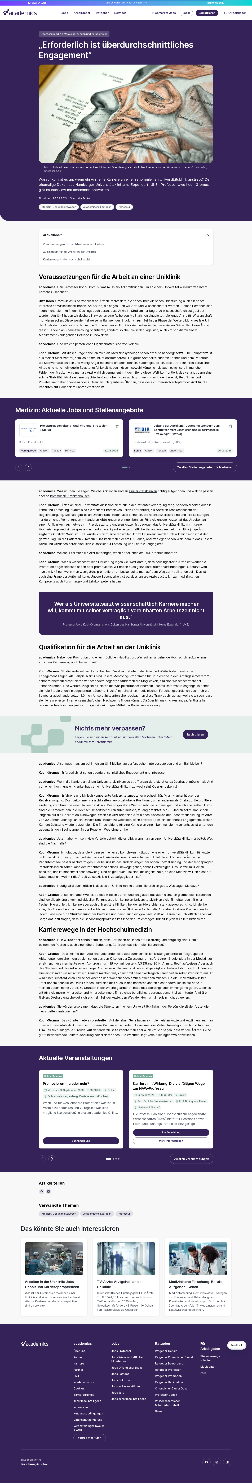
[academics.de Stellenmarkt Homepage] (20, 12)
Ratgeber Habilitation (169, 1382)
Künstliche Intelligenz (87, 1401)
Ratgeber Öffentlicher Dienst (174, 1357)
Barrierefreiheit (83, 1394)
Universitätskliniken (143, 491)
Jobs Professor (121, 1351)
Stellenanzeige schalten (210, 1358)
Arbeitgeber (82, 13)
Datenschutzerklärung (87, 1419)
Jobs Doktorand (121, 1380)
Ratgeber (102, 13)
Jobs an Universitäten (125, 1386)
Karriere (78, 1363)
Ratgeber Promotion (168, 1376)
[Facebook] (206, 1462)
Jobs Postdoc (120, 1374)
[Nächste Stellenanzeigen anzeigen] (28, 467)
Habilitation (126, 657)
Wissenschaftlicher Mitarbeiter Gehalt (167, 1403)
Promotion (46, 567)
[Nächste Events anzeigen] (51, 1158)
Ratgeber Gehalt (166, 1351)
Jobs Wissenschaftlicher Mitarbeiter (127, 1359)
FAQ (76, 1376)
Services (120, 13)
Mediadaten (208, 1366)
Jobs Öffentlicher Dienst (127, 1367)
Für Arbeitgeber (235, 13)
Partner (78, 1369)
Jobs (64, 13)
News (158, 1411)
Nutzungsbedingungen (88, 1413)
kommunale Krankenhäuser (69, 496)
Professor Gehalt (166, 1394)
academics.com (83, 1382)
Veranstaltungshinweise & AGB (89, 1428)
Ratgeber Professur (168, 1369)
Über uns (79, 1351)
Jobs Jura (117, 1392)
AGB (203, 1373)
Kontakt (78, 1357)
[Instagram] (217, 1462)
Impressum (80, 1407)
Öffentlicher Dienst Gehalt (172, 1388)
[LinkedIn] (227, 1462)
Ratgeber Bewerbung (169, 1363)
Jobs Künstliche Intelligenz (128, 1399)
